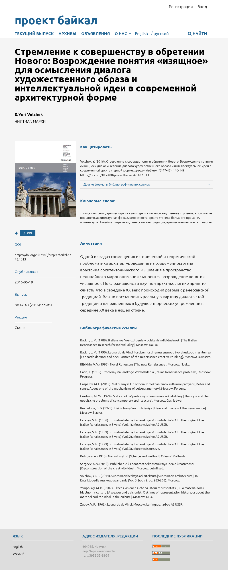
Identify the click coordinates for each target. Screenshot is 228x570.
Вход (202, 6)
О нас (121, 33)
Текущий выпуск (34, 33)
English (141, 33)
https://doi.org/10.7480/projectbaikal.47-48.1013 (114, 175)
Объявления (95, 33)
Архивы (67, 33)
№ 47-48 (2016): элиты (33, 304)
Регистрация (181, 6)
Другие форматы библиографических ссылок (116, 184)
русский (160, 33)
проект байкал (56, 20)
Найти (199, 33)
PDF (29, 233)
